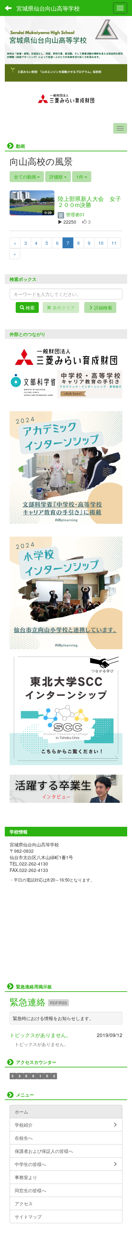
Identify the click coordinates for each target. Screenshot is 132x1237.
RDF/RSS (58, 1002)
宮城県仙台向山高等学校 (48, 8)
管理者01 (75, 214)
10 (100, 243)
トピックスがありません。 (40, 1035)
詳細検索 (102, 307)
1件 (80, 176)
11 (114, 243)
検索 (29, 307)
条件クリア (63, 307)
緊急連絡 (29, 1001)
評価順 (56, 176)
